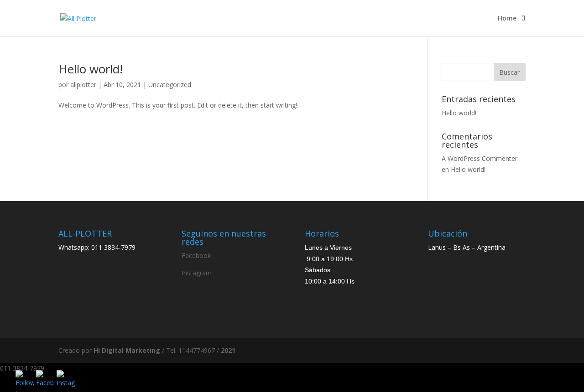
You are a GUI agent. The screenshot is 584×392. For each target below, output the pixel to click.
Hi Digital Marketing (127, 350)
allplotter (83, 84)
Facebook (196, 255)
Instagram (197, 272)
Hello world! (90, 69)
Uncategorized (169, 84)
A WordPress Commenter (479, 158)
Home (507, 18)
